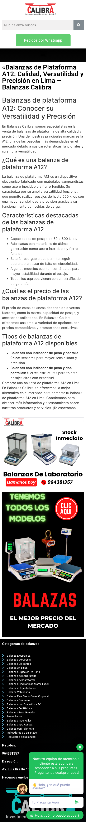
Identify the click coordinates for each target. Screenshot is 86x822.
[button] (43, 40)
